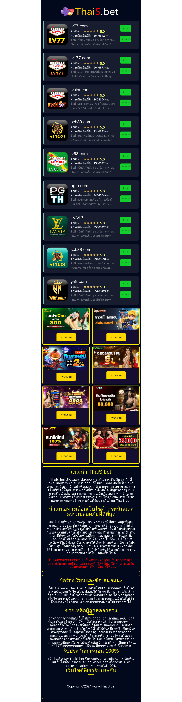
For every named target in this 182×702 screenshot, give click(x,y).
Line (126, 28)
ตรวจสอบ (66, 337)
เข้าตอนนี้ (126, 39)
